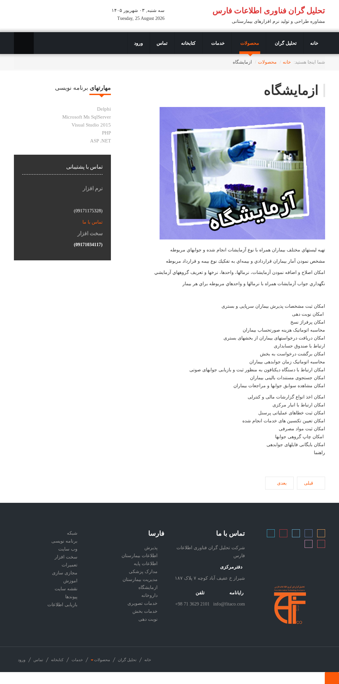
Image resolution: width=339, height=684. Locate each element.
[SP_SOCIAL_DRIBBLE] (309, 545)
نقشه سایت (66, 588)
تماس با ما (92, 222)
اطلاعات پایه (146, 563)
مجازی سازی (64, 572)
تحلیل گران (285, 43)
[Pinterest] (321, 545)
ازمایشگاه (291, 90)
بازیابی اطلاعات (62, 604)
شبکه (72, 533)
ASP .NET (100, 140)
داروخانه (149, 595)
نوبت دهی (148, 619)
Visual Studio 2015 (91, 125)
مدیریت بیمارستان (140, 579)
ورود (138, 43)
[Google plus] (283, 534)
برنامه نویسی (64, 541)
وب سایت (67, 549)
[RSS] (321, 534)
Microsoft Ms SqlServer (86, 117)
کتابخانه (188, 43)
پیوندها (71, 596)
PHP (106, 132)
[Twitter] (296, 534)
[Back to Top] (332, 678)
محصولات (249, 43)
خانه (314, 43)
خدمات (217, 43)
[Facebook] (309, 534)
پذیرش (151, 547)
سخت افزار (66, 556)
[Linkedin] (271, 534)
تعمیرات (69, 564)
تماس (162, 43)
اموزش (70, 580)
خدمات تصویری (142, 603)
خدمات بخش (145, 611)
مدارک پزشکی (143, 571)
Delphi (104, 109)
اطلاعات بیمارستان (139, 555)
